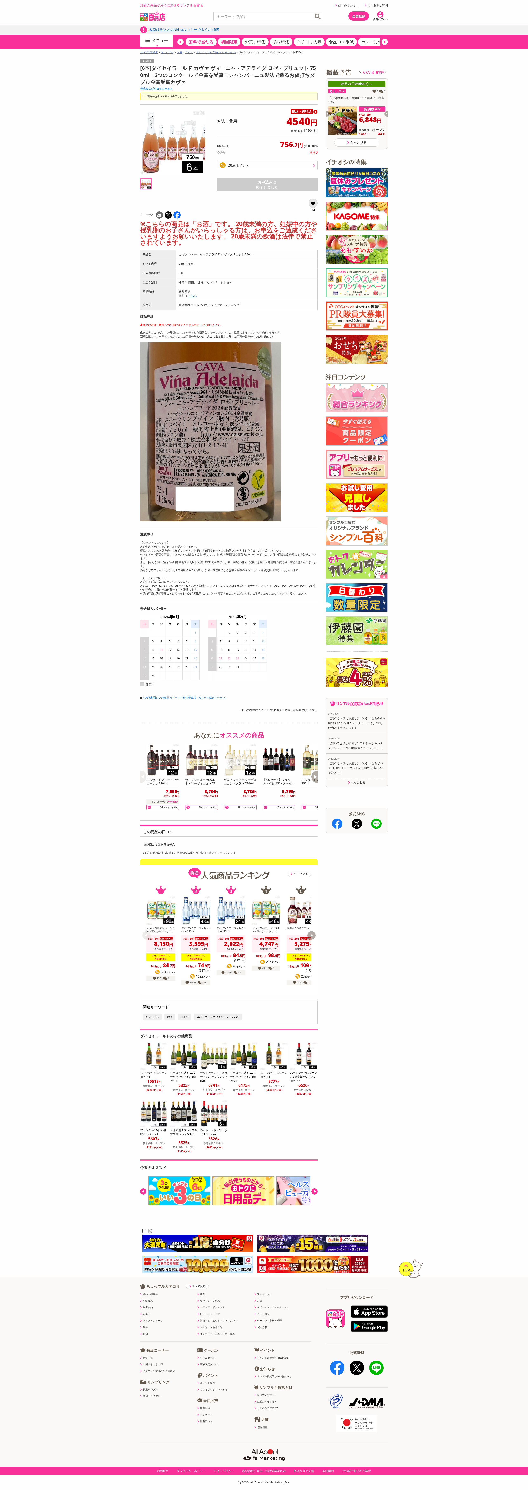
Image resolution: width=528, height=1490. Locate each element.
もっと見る (301, 874)
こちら (192, 296)
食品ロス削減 (341, 42)
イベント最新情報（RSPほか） (274, 1358)
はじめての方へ (348, 5)
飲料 (145, 1327)
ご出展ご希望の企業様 (356, 1471)
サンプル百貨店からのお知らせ (274, 1376)
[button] (180, 42)
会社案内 (328, 1471)
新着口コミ (206, 1421)
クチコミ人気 (309, 42)
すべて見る (198, 1286)
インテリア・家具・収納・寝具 (217, 1334)
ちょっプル (167, 52)
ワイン (189, 52)
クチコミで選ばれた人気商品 (159, 1371)
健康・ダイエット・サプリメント (218, 1320)
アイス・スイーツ (153, 1320)
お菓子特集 (255, 42)
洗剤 (202, 1294)
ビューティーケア (210, 1314)
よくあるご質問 (378, 5)
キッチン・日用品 (210, 1301)
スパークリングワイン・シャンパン (216, 52)
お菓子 (146, 1314)
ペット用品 (263, 1314)
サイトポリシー (224, 1471)
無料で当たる (201, 42)
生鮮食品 (148, 1301)
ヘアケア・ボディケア (212, 1307)
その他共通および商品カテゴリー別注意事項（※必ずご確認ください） (185, 698)
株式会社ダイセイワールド (156, 88)
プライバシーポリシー (191, 1471)
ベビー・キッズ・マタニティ (273, 1307)
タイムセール (207, 1358)
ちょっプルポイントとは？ (215, 1389)
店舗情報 (263, 1427)
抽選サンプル (150, 1389)
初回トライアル (151, 1396)
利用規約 (163, 1471)
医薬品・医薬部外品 (211, 1327)
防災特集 (281, 42)
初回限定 (229, 42)
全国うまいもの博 (153, 1364)
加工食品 (148, 1307)
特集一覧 (148, 1358)
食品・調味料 (150, 1294)
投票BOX (205, 1408)
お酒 (179, 52)
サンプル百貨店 (149, 52)
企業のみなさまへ (267, 1401)
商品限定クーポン (210, 1364)
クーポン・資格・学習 (269, 1320)
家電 (259, 1301)
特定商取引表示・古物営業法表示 (264, 1471)
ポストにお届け (375, 42)
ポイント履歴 (207, 1383)
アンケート (206, 1415)
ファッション (264, 1294)
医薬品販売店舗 (304, 1471)
